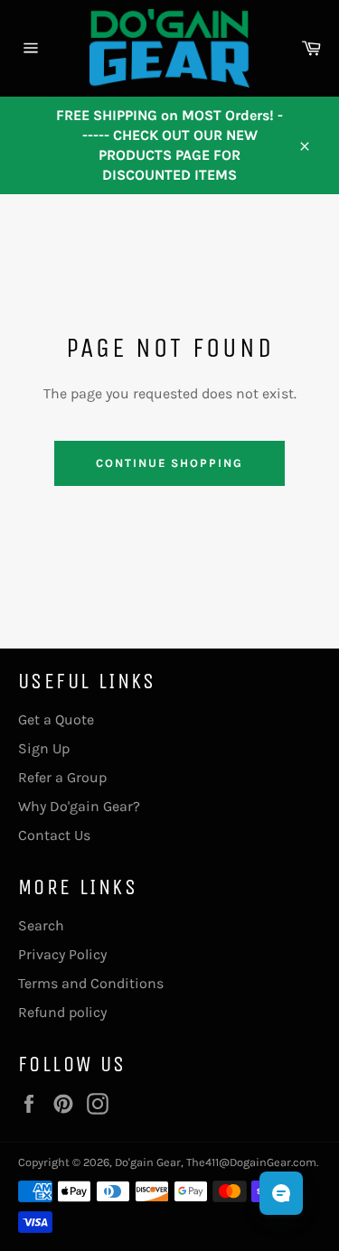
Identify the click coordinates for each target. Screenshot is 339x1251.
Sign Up (44, 748)
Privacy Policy (62, 954)
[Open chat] (281, 1193)
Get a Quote (56, 719)
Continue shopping (169, 463)
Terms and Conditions (91, 983)
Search (41, 925)
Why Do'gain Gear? (79, 806)
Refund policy (62, 1012)
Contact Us (54, 835)
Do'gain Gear (148, 1162)
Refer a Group (62, 777)
